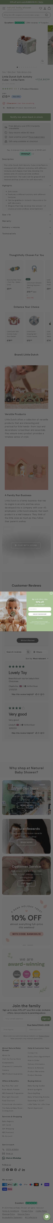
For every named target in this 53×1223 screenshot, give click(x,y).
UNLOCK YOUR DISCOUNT (39, 614)
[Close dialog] (51, 593)
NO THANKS (39, 618)
